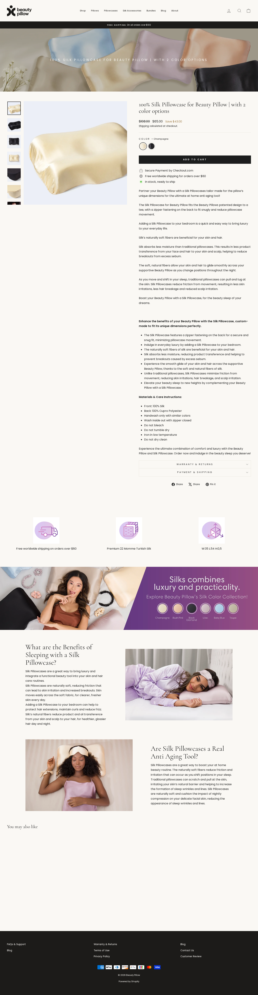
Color (153, 138)
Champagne (143, 146)
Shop (83, 10)
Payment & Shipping (194, 472)
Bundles (151, 10)
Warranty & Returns (195, 464)
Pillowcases (111, 10)
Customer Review (190, 956)
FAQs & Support (16, 944)
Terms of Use (102, 950)
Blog (163, 10)
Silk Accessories (132, 10)
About (174, 10)
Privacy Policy (102, 956)
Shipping (144, 126)
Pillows (95, 10)
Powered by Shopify (129, 981)
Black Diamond (151, 146)
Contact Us (187, 950)
